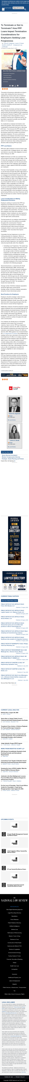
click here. (24, 1072)
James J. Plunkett (6, 714)
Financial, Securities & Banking (14, 959)
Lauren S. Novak (19, 43)
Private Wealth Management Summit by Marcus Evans (17, 834)
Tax (14, 990)
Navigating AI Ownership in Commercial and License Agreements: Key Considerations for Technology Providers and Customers (13, 735)
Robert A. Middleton (17, 781)
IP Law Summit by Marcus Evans (16, 869)
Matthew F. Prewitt (6, 764)
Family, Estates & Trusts (14, 956)
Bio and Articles (12, 420)
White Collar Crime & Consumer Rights (14, 994)
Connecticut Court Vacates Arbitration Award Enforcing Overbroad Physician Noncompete (13, 761)
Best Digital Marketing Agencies (15, 909)
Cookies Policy (5, 4)
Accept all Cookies (7, 7)
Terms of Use (17, 1007)
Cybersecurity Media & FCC (14, 946)
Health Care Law (14, 966)
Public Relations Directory (14, 922)
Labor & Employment (14, 980)
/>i (18, 86)
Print (10, 86)
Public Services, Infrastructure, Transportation (14, 987)
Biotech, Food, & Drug (14, 936)
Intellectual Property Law (14, 977)
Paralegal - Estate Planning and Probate (13, 458)
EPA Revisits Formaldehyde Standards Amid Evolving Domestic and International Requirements (13, 753)
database (4, 1011)
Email (10, 416)
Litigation (14, 984)
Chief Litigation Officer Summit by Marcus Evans (17, 851)
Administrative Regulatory (9, 73)
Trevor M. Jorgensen (9, 43)
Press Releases (15, 919)
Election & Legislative (14, 949)
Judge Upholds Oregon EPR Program (11, 743)
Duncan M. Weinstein (13, 771)
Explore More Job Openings (7, 461)
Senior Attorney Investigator (9, 455)
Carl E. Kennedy (6, 721)
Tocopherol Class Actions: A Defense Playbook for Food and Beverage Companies (14, 727)
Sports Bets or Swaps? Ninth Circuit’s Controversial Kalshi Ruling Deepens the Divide (14, 719)
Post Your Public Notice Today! (9, 600)
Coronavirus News (7, 75)
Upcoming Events (7, 819)
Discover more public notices (8, 683)
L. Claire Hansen (6, 744)
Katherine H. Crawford (7, 738)
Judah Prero (5, 756)
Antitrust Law (14, 929)
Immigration (15, 969)
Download (15, 86)
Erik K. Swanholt (6, 729)
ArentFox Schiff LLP (7, 45)
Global (14, 962)
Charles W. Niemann (15, 729)
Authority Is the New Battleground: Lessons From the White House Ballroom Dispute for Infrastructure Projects (13, 777)
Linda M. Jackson (15, 764)
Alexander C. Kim (14, 721)
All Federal (5, 81)
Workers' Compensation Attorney (11, 457)
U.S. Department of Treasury (10, 333)
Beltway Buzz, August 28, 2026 (9, 712)
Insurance (14, 974)
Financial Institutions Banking (9, 79)
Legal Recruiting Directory (14, 912)
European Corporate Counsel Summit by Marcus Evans (15, 885)
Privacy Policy (20, 1077)
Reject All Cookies (18, 7)
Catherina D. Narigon (15, 744)
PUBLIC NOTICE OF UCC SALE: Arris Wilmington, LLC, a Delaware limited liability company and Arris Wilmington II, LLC (14, 677)
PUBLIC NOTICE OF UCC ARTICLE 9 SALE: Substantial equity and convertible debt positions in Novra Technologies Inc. (12, 624)
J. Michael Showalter (7, 781)
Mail (13, 86)
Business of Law (14, 939)
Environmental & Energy (14, 952)
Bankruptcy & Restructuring (15, 932)
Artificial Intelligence (15, 926)
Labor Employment (7, 77)
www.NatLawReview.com (11, 1013)
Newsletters (14, 916)
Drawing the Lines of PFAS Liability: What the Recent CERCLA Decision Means (14, 769)
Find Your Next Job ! (7, 452)
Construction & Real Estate (14, 942)
